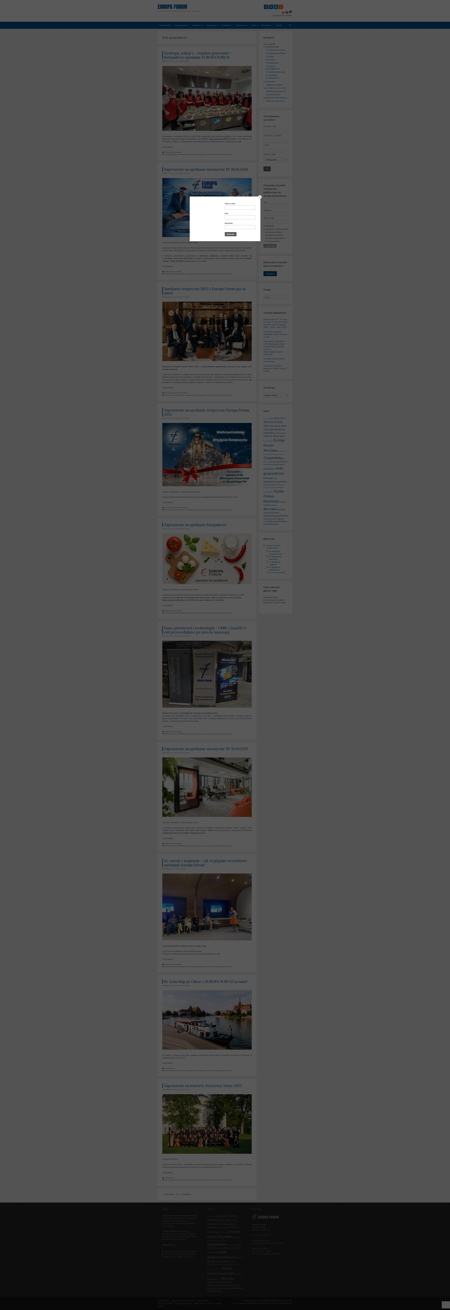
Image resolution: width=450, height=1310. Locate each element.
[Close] (260, 197)
